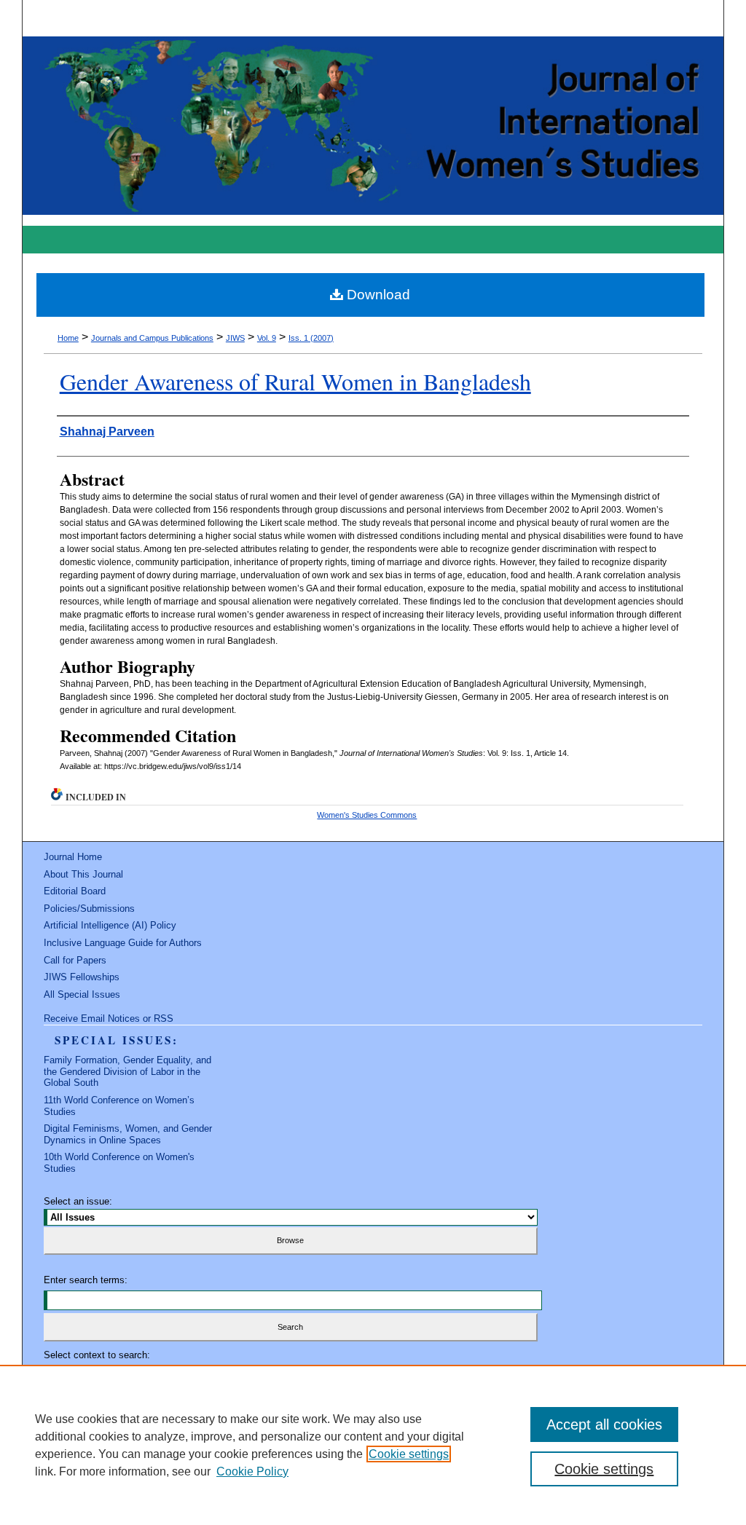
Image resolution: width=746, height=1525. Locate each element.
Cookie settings (409, 1454)
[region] (373, 1445)
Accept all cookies (604, 1424)
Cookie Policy (252, 1471)
